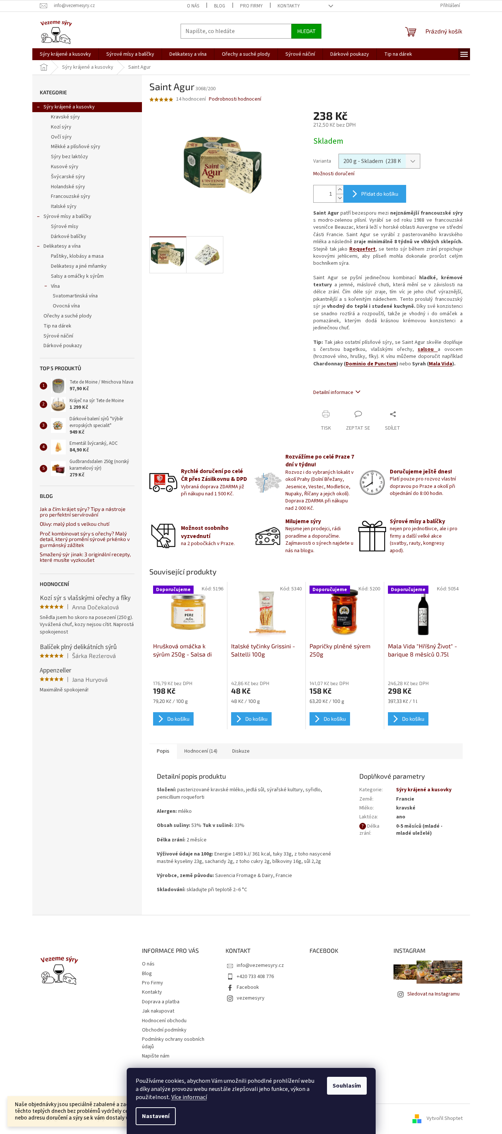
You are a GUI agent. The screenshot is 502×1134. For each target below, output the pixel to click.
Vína (55, 286)
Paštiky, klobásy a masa (77, 256)
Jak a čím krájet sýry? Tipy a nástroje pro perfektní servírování (83, 512)
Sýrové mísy (64, 226)
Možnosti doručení (333, 173)
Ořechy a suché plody (67, 316)
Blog (219, 6)
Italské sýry (64, 206)
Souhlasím (347, 1086)
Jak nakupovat (158, 1011)
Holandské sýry (68, 186)
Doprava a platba (160, 1002)
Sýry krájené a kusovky (69, 107)
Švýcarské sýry (68, 176)
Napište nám (155, 1056)
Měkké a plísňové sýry (75, 146)
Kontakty (289, 6)
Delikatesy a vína (62, 246)
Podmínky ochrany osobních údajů (173, 1043)
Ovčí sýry (61, 137)
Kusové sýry (64, 166)
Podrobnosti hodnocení (235, 99)
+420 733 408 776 (255, 976)
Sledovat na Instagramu (433, 994)
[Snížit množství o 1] (339, 198)
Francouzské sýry (70, 196)
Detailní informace (333, 392)
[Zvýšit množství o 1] (339, 189)
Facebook (248, 987)
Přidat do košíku (379, 193)
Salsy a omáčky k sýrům (77, 276)
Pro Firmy (251, 6)
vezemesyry (251, 998)
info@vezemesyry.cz (260, 965)
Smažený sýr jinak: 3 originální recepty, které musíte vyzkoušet (85, 557)
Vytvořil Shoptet (445, 1118)
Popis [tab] (163, 751)
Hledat (306, 31)
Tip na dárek (57, 326)
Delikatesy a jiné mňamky (79, 266)
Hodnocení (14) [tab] (200, 751)
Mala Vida (440, 364)
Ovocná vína (66, 306)
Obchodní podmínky (164, 1030)
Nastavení (155, 1116)
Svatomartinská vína (75, 296)
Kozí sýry (61, 127)
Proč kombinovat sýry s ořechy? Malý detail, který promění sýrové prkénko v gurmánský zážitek (85, 539)
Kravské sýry (65, 117)
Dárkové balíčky (68, 236)
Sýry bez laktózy (69, 156)
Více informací (189, 1097)
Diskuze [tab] (241, 751)
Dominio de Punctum (371, 364)
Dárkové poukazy (62, 345)
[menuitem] (65, 54)
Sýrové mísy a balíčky (67, 216)
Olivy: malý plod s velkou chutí (74, 524)
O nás (193, 6)
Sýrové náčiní (58, 336)
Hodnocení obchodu (164, 1020)
